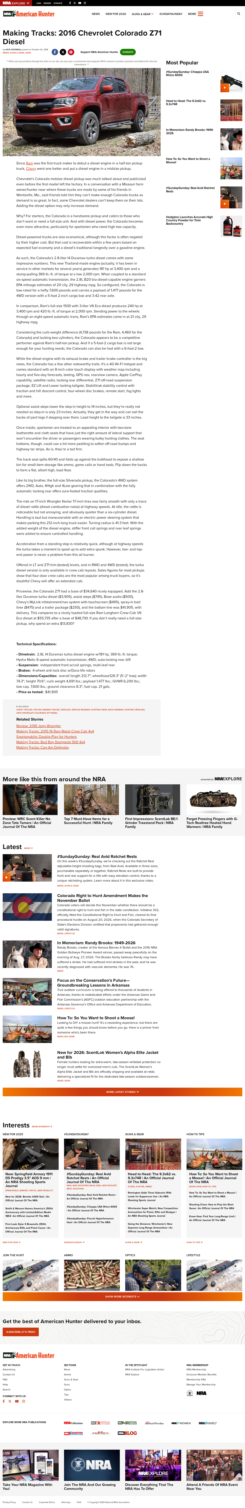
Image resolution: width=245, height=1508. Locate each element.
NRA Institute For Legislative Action (144, 1369)
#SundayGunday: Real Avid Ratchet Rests (97, 856)
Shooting (78, 1188)
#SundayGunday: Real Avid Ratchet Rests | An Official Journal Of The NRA (89, 1178)
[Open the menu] (200, 14)
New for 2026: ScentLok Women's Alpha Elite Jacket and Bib (107, 1054)
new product (45, 1190)
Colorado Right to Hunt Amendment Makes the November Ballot (102, 898)
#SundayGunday (76, 1134)
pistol (32, 1190)
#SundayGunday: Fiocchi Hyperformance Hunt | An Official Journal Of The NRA (90, 1220)
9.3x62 (131, 1186)
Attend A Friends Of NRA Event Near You (212, 1486)
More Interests (41, 1126)
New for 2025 (10, 1242)
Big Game (69, 1036)
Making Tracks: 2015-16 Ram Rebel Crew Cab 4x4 (55, 731)
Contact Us (9, 1374)
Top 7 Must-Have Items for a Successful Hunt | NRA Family (88, 820)
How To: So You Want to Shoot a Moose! (96, 1018)
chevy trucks (24, 709)
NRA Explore (132, 1374)
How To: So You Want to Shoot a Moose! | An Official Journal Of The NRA (213, 1178)
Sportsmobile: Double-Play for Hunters (46, 736)
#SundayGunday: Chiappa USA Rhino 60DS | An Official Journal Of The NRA (92, 1208)
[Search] (238, 13)
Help (5, 1384)
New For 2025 (13, 1134)
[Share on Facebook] (55, 50)
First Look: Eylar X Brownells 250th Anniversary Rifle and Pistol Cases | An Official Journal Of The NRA (28, 1228)
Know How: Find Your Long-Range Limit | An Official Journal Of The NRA (212, 1218)
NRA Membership (196, 1369)
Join (38, 3)
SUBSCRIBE (20, 1332)
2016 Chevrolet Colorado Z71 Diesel (37, 713)
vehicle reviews (81, 709)
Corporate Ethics (47, 1502)
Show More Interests (141, 1296)
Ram (29, 163)
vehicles (65, 709)
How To (206, 1186)
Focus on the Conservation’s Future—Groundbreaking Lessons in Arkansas (93, 982)
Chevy (31, 168)
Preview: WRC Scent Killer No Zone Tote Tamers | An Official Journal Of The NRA (27, 822)
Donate (58, 3)
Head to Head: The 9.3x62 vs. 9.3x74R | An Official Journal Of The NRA (152, 1178)
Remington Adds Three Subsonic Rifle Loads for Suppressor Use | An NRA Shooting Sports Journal (149, 1196)
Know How (195, 1186)
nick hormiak (115, 709)
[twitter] (63, 50)
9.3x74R (140, 1186)
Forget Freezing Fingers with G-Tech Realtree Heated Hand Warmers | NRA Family (212, 822)
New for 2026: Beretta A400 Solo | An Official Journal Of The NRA (27, 1198)
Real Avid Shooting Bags (81, 1185)
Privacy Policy (9, 1502)
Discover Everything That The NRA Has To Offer (149, 1486)
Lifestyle (69, 933)
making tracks (51, 709)
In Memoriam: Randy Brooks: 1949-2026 (96, 943)
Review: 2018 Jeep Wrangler (38, 726)
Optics (130, 1255)
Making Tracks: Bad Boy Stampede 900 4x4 (50, 742)
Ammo (148, 1186)
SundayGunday (170, 14)
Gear (28, 52)
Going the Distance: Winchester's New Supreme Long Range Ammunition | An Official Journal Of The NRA (150, 1227)
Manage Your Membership (201, 1384)
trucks (37, 709)
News (96, 14)
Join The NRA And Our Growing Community (90, 1486)
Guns (67, 1384)
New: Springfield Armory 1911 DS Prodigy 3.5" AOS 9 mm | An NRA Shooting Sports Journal (29, 1180)
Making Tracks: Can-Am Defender (42, 747)
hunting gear (99, 709)
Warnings (65, 1502)
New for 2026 (116, 14)
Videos (68, 1400)
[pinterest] (71, 50)
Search (6, 1390)
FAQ (5, 1379)
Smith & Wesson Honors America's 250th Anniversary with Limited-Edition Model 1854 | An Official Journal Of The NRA (29, 1212)
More (27, 848)
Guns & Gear (141, 14)
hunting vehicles (134, 709)
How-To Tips (195, 1134)
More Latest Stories (137, 1092)
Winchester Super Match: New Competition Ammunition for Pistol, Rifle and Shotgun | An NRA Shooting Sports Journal (153, 1212)
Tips (214, 1186)
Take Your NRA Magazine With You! (27, 1486)
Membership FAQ (196, 1379)
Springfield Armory (16, 1190)
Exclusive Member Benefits (202, 1374)
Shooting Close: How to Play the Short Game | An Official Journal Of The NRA (211, 1206)
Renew (47, 3)
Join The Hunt (13, 1255)
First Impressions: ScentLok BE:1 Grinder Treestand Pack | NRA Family (151, 822)
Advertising (9, 1369)
